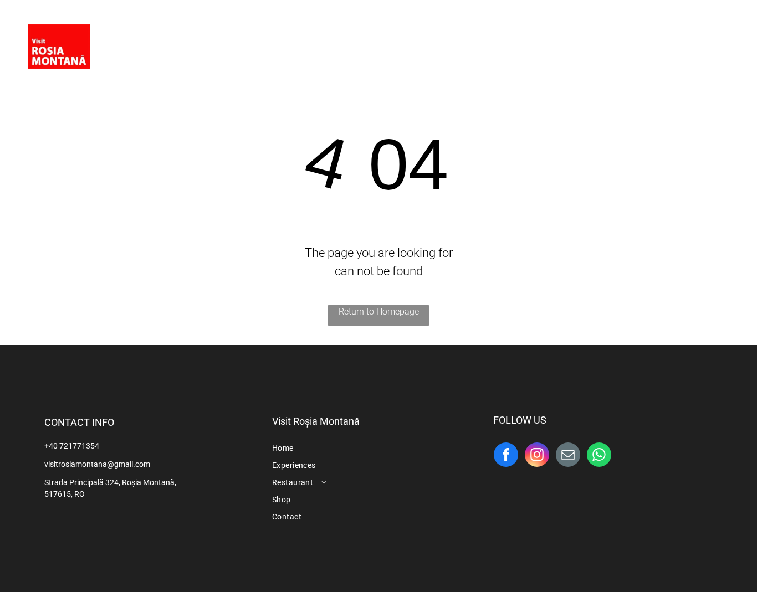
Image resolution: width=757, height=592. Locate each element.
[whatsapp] (599, 456)
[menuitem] (265, 48)
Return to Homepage (379, 311)
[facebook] (697, 41)
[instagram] (719, 41)
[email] (568, 456)
